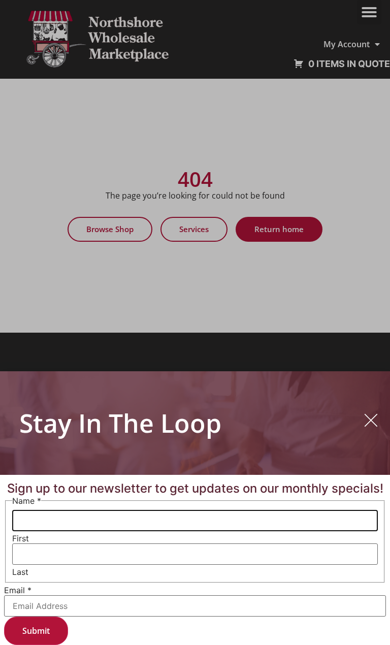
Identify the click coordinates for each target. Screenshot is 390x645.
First (20, 538)
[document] (195, 322)
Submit (36, 630)
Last (20, 572)
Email (17, 590)
